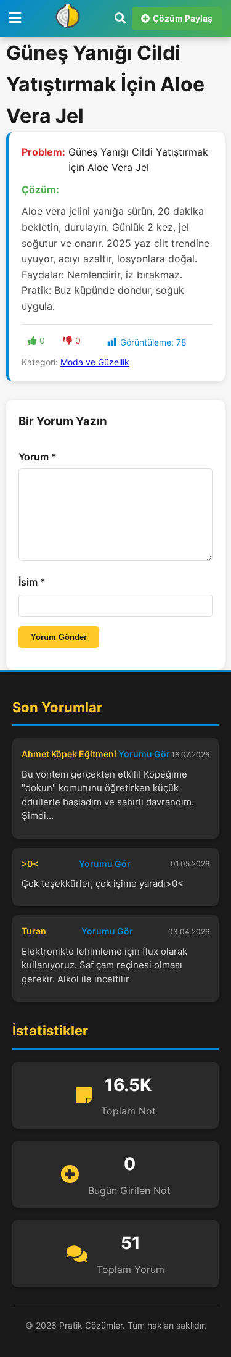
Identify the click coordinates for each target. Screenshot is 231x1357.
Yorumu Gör (144, 754)
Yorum (37, 456)
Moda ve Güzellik (94, 362)
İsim (32, 582)
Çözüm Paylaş (183, 18)
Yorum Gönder (59, 637)
